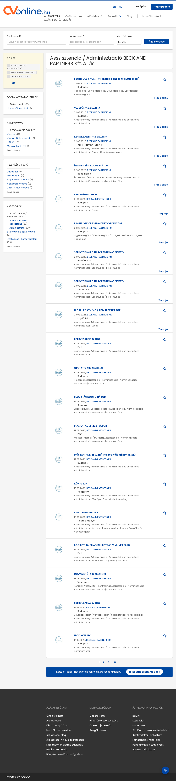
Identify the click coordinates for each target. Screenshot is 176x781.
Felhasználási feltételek (146, 740)
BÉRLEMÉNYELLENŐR (85, 194)
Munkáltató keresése (58, 730)
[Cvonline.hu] (26, 10)
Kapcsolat (138, 720)
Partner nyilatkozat (144, 749)
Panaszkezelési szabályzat (148, 744)
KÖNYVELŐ (80, 483)
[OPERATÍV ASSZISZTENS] (59, 372)
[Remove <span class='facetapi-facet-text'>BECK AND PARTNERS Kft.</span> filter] (8, 72)
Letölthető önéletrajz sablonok (64, 744)
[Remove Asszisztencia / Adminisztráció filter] (8, 213)
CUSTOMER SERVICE (86, 512)
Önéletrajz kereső (100, 725)
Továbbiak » (13, 150)
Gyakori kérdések (56, 749)
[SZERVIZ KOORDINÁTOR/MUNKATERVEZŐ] (59, 256)
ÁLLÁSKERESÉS (52, 16)
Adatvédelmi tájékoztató (147, 735)
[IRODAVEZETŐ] (59, 639)
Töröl (13, 83)
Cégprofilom (97, 715)
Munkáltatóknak (152, 16)
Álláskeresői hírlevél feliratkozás (65, 740)
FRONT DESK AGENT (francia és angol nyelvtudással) (107, 79)
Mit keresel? (14, 36)
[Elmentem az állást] (165, 78)
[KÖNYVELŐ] (59, 488)
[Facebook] (5, 716)
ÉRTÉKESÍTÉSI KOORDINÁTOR (91, 165)
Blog (129, 16)
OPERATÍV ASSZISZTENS (88, 368)
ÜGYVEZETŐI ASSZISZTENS (90, 574)
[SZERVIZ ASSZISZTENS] (59, 343)
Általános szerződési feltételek (151, 730)
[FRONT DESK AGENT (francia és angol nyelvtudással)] (59, 83)
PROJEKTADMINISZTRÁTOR (90, 426)
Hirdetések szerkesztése (104, 720)
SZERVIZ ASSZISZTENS (87, 339)
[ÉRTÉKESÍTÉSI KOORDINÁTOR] (59, 170)
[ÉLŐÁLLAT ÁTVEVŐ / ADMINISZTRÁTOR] (59, 314)
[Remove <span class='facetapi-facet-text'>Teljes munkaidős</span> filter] (8, 76)
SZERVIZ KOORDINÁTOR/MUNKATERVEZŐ (99, 252)
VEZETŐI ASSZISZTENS (87, 107)
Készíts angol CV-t (57, 725)
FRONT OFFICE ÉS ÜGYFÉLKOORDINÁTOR (98, 223)
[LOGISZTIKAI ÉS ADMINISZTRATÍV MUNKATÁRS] (59, 549)
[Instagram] (11, 716)
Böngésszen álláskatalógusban (64, 754)
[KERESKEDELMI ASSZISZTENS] (59, 141)
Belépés (141, 6)
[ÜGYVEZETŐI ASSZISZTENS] (59, 578)
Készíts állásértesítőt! (146, 672)
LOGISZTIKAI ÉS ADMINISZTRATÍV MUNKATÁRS (102, 545)
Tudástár (113, 16)
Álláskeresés (53, 720)
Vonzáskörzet (125, 36)
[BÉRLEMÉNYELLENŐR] (59, 198)
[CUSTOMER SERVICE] (59, 517)
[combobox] (36, 42)
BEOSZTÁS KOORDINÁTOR (90, 397)
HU (120, 6)
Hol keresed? (76, 36)
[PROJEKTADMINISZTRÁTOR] (59, 430)
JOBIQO (25, 776)
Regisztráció (162, 6)
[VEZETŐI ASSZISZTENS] (59, 112)
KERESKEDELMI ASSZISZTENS (91, 136)
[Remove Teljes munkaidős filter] (8, 104)
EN (114, 6)
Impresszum (140, 725)
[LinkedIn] (17, 716)
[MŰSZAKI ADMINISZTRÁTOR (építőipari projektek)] (59, 459)
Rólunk (136, 715)
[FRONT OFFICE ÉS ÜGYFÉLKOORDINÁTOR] (59, 227)
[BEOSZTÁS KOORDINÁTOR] (59, 401)
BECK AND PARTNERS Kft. (99, 83)
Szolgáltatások (98, 730)
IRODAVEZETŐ (82, 635)
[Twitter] (22, 716)
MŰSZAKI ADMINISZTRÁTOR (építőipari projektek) (105, 454)
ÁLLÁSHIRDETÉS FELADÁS (58, 20)
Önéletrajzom (73, 16)
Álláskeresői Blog (56, 735)
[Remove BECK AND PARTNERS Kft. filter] (8, 130)
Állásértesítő (94, 16)
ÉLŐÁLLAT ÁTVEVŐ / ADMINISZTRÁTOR (97, 310)
